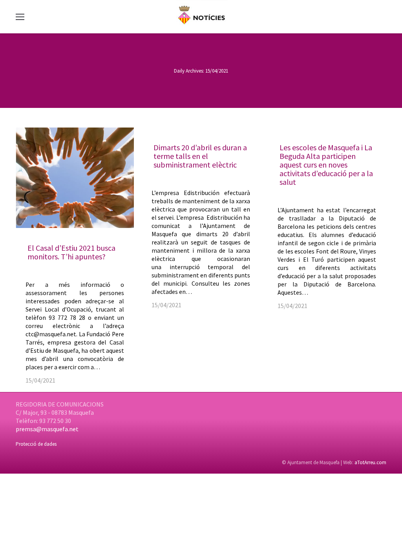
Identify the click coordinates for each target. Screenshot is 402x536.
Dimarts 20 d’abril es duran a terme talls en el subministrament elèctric (200, 156)
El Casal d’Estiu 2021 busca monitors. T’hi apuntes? (71, 252)
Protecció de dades (36, 444)
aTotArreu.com (370, 462)
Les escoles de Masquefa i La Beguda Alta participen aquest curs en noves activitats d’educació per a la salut (326, 164)
